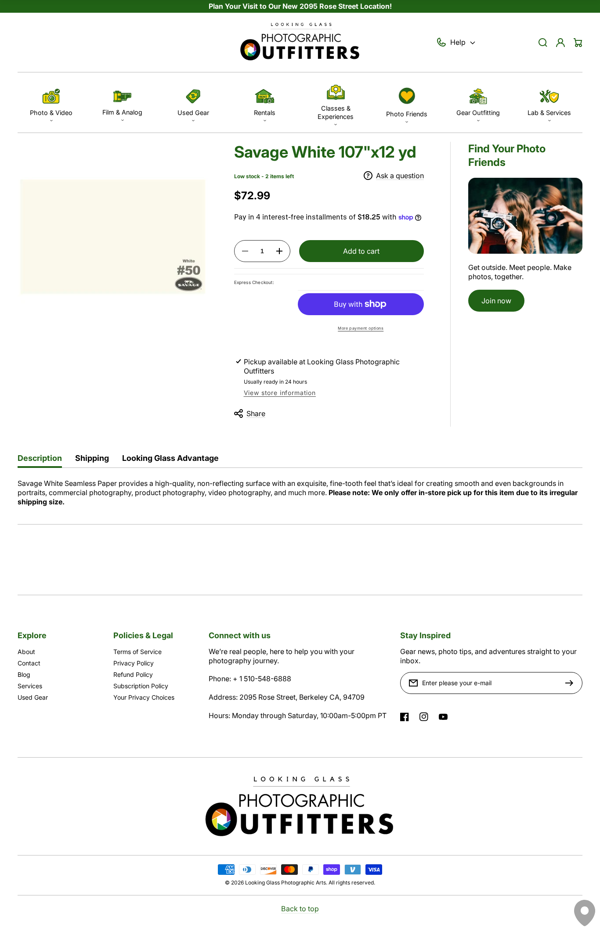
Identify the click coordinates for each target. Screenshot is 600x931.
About (26, 651)
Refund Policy (133, 674)
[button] (51, 102)
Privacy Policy (133, 663)
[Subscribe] (571, 683)
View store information (280, 392)
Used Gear (33, 697)
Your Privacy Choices (143, 697)
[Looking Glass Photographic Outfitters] (300, 42)
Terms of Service (137, 651)
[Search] (543, 42)
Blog (24, 674)
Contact (29, 663)
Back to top (300, 908)
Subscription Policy (140, 686)
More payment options (360, 328)
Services (30, 686)
